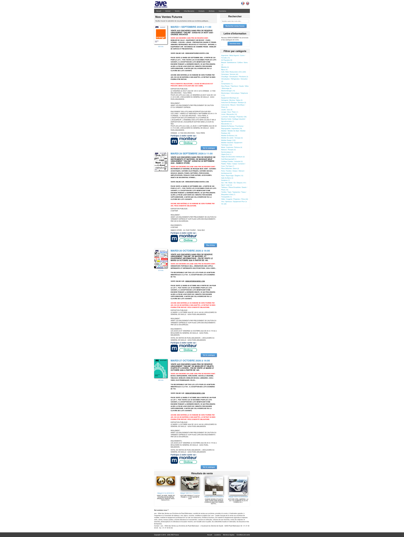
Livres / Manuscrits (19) (229, 114)
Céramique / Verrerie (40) (229, 74)
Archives (211, 11)
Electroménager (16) (228, 91)
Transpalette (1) (226, 197)
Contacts (201, 11)
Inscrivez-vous (235, 43)
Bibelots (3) (225, 67)
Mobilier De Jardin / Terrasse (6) (232, 138)
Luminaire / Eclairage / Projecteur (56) (234, 117)
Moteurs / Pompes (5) (228, 150)
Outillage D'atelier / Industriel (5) (232, 161)
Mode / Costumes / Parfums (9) (231, 147)
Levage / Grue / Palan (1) (229, 112)
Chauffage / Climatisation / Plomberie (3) (234, 76)
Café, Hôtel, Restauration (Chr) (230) (233, 72)
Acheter (168, 11)
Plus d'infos (210, 245)
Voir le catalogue (209, 148)
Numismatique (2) (227, 152)
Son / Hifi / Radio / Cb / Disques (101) (233, 183)
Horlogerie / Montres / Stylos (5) (232, 100)
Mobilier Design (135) (228, 140)
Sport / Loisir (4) (226, 185)
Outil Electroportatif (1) (228, 159)
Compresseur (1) (227, 84)
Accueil (158, 11)
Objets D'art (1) (226, 154)
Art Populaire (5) (226, 60)
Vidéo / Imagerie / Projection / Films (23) (234, 199)
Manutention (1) (226, 124)
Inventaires (222, 11)
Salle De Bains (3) (227, 178)
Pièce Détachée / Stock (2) (230, 168)
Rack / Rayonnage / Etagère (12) (232, 175)
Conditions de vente (243, 535)
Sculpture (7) (225, 180)
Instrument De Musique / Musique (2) (233, 102)
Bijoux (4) (224, 69)
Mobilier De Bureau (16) (229, 135)
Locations (217, 535)
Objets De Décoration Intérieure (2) (233, 157)
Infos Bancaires (189, 11)
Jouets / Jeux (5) (226, 110)
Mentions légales (228, 535)
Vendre (177, 11)
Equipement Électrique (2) (230, 98)
